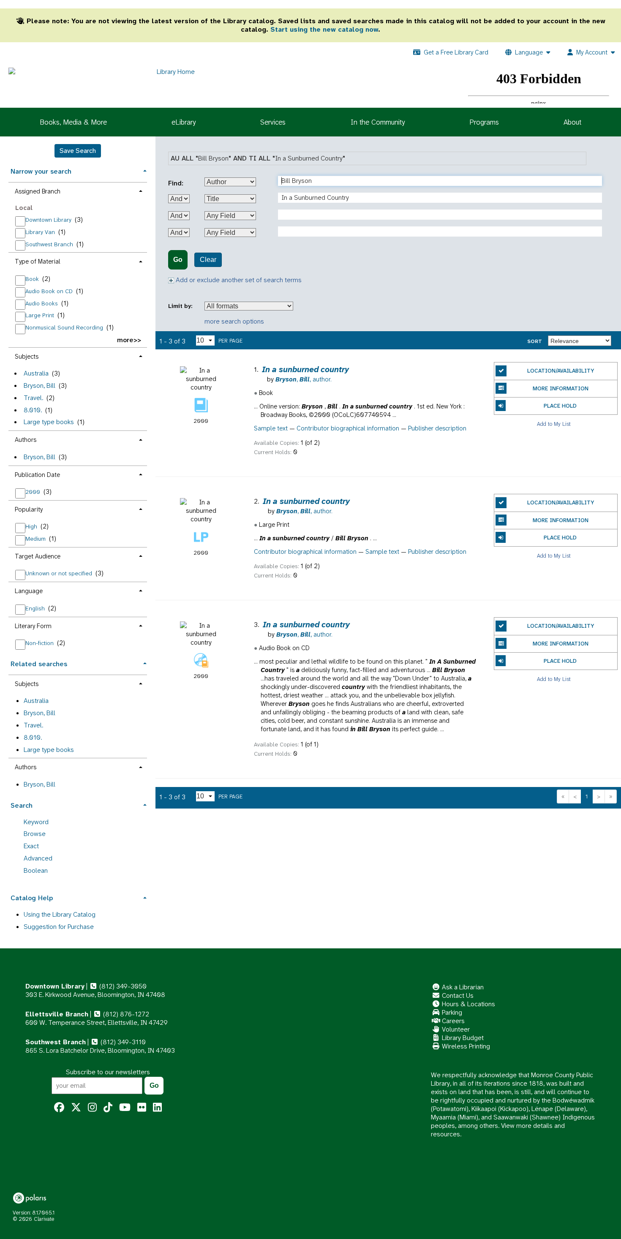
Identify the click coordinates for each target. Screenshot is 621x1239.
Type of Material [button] (37, 261)
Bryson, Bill (39, 385)
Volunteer (455, 1029)
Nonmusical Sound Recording (65, 327)
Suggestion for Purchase (59, 926)
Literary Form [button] (33, 626)
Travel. (33, 397)
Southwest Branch (50, 244)
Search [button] (22, 805)
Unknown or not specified (59, 573)
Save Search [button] (78, 150)
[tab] (77, 170)
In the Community (378, 122)
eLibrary (184, 122)
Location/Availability (560, 370)
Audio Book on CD (49, 291)
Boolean (36, 870)
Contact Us (457, 995)
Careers (452, 1020)
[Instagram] (92, 1107)
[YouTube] (125, 1107)
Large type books (49, 421)
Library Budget (462, 1037)
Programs (484, 122)
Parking (451, 1012)
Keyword (36, 821)
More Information (560, 388)
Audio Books (42, 303)
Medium (36, 538)
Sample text (271, 428)
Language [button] (29, 591)
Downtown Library (49, 219)
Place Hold (560, 405)
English (35, 608)
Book (33, 279)
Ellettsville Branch (56, 1014)
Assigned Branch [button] (37, 191)
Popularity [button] (29, 509)
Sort (534, 341)
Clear (208, 259)
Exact (31, 845)
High (32, 526)
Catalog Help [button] (32, 897)
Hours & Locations (467, 1003)
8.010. (33, 410)
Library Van (41, 232)
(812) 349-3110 (122, 1041)
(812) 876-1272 (125, 1014)
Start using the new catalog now (324, 29)
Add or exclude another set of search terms (238, 279)
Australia (36, 373)
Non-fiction (40, 643)
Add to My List (554, 423)
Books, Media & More (73, 122)
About (572, 122)
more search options (234, 321)
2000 (33, 492)
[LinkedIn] (157, 1107)
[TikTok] (108, 1107)
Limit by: (181, 306)
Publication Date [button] (37, 475)
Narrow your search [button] (41, 171)
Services (273, 122)
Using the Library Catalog (59, 914)
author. (303, 379)
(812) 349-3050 (122, 986)
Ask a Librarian (462, 987)
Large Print (40, 315)
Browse (35, 833)
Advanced (38, 858)
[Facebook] (59, 1107)
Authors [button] (25, 440)
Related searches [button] (39, 663)
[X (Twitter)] (76, 1107)
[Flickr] (141, 1107)
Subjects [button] (26, 356)
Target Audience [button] (37, 556)
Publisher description (437, 428)
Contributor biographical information (348, 428)
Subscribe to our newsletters (108, 1071)
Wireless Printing (465, 1046)
